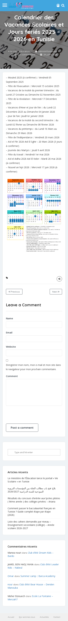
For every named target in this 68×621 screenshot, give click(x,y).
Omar (11, 576)
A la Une (12, 51)
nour (10, 584)
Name (9, 318)
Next (55, 291)
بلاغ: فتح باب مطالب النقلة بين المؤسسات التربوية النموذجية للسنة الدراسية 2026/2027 (32, 490)
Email (9, 332)
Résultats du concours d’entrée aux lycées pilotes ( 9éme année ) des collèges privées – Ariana (34, 500)
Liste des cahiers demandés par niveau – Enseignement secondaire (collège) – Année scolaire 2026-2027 (31, 525)
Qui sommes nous (27, 617)
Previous (15, 291)
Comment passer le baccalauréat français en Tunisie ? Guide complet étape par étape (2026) (31, 511)
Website (11, 346)
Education (24, 51)
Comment (12, 376)
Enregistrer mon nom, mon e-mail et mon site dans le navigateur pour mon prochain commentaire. (33, 367)
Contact (56, 617)
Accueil (11, 617)
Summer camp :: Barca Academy (37, 576)
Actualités (44, 617)
